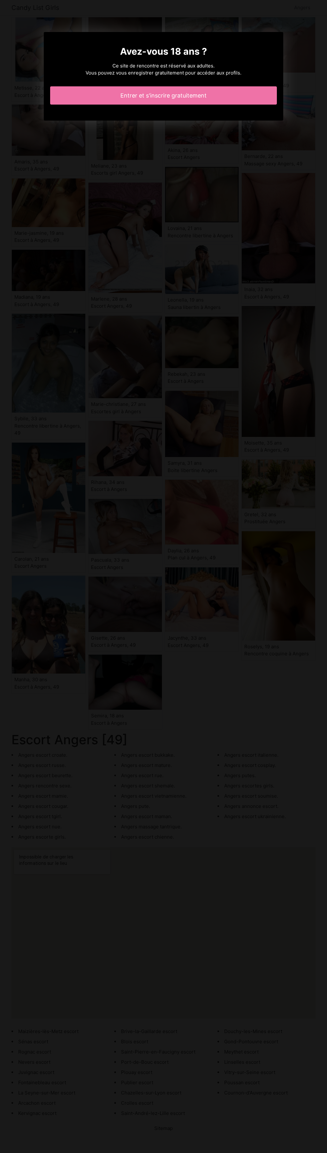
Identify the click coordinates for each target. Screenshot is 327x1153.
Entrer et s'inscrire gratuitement (163, 95)
